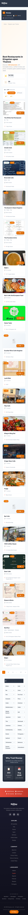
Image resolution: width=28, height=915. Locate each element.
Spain (14, 832)
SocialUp (24, 898)
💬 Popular (19, 92)
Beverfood (4, 898)
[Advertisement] (14, 40)
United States (14, 837)
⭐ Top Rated (11, 92)
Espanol (14, 876)
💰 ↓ (11, 96)
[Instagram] (14, 814)
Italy (14, 826)
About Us (14, 850)
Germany (14, 834)
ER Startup (18, 898)
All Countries (14, 824)
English (14, 873)
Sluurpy (14, 840)
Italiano (14, 870)
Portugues (14, 884)
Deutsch (14, 881)
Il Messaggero (13, 896)
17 (20, 672)
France (14, 829)
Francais (14, 878)
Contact (14, 852)
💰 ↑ (6, 96)
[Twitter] (17, 814)
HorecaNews (20, 896)
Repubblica (6, 896)
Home (5, 24)
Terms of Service (14, 858)
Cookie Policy (14, 860)
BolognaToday (11, 898)
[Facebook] (10, 814)
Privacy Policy (14, 855)
